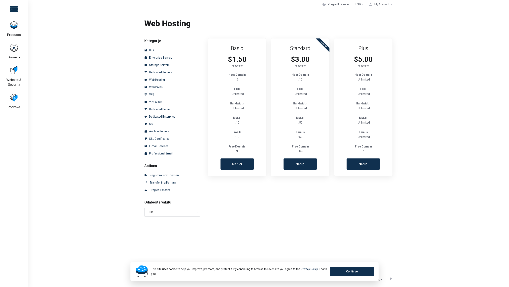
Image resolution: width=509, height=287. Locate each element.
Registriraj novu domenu (164, 175)
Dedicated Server (160, 109)
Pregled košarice (160, 190)
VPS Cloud (155, 101)
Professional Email (161, 153)
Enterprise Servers (160, 57)
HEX (151, 50)
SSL (151, 124)
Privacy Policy (309, 269)
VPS (151, 94)
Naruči (237, 164)
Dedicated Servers (160, 72)
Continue (352, 271)
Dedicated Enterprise (162, 116)
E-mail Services (158, 146)
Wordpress (156, 87)
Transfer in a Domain (162, 182)
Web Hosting (157, 79)
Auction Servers (159, 131)
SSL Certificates (159, 138)
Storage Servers (159, 65)
